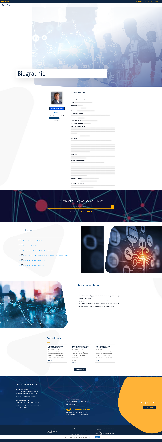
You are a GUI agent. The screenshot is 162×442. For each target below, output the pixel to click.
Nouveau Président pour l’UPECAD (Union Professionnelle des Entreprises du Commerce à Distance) (43, 255)
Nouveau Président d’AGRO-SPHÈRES (28, 245)
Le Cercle (116, 4)
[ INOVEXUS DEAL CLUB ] (89, 4)
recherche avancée (5, 1)
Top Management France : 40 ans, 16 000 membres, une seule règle (80, 347)
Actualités (57, 349)
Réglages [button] (91, 437)
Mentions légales (74, 428)
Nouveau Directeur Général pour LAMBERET (30, 241)
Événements (109, 4)
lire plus (50, 360)
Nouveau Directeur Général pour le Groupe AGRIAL (31, 265)
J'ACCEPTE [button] (97, 437)
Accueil (98, 4)
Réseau (103, 4)
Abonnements (124, 4)
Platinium (131, 4)
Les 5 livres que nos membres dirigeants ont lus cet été (55, 347)
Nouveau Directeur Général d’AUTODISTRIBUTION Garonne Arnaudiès (36, 250)
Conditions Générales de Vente (76, 434)
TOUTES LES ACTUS (80, 370)
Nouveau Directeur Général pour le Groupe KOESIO (31, 260)
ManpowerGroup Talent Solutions (83, 97)
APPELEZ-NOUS (149, 407)
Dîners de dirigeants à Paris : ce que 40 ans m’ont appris (104, 347)
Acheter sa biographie (57, 108)
